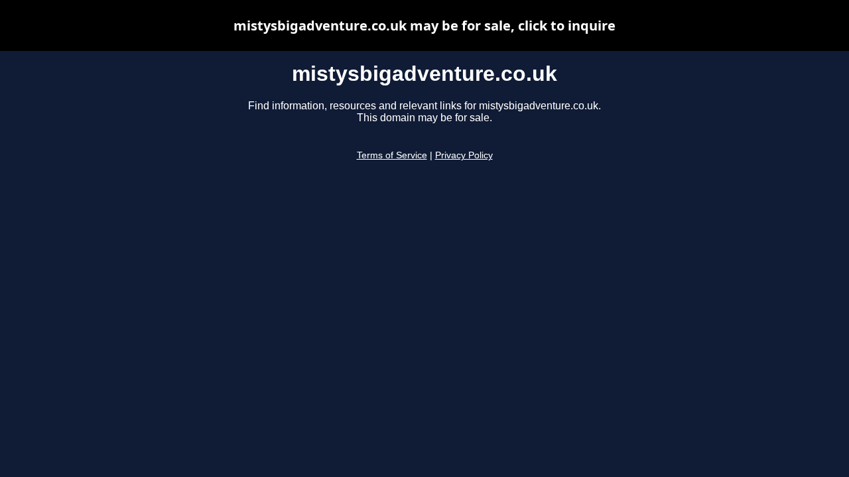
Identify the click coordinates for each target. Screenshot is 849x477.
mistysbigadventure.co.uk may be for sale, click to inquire (424, 25)
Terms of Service (392, 155)
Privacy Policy (464, 155)
